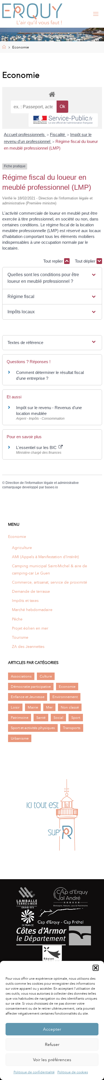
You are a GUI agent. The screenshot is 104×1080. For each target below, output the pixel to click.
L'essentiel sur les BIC (37, 447)
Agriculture (22, 547)
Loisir (15, 707)
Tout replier (53, 261)
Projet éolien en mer (30, 628)
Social (58, 717)
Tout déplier (86, 261)
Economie (17, 536)
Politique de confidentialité (34, 1072)
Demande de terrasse (31, 591)
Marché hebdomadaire (32, 609)
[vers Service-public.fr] (63, 120)
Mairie (33, 707)
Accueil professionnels (25, 134)
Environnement (65, 697)
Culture (46, 676)
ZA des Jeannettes (28, 646)
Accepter (52, 1029)
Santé (40, 717)
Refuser (52, 1044)
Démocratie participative (31, 686)
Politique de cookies (72, 1072)
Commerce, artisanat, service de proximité (49, 582)
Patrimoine (19, 717)
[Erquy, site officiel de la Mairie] (32, 13)
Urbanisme (20, 738)
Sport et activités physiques (33, 728)
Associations (21, 676)
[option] (52, 815)
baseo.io (51, 487)
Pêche (17, 619)
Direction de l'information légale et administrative (42, 483)
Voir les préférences (52, 1059)
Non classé (70, 707)
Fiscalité (58, 134)
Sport (75, 717)
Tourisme (20, 637)
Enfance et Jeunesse (27, 697)
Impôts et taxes (25, 600)
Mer (49, 707)
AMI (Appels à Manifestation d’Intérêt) (45, 556)
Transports (71, 728)
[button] (95, 968)
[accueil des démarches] (52, 94)
